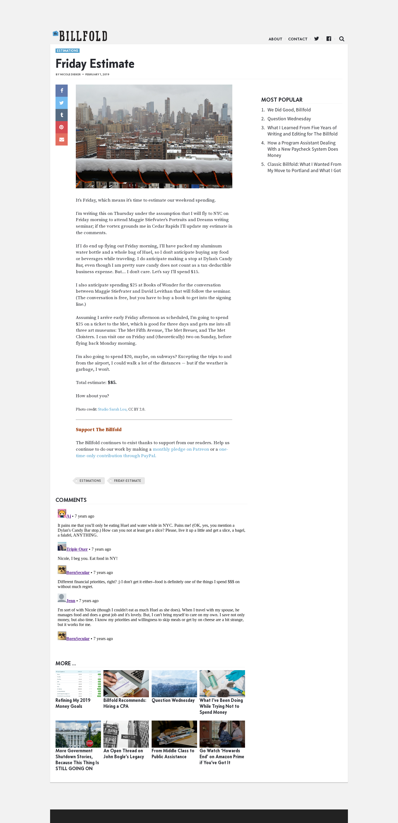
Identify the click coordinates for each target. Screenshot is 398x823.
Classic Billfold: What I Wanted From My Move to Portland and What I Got (304, 167)
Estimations (67, 51)
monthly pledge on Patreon (181, 449)
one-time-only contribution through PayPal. (152, 452)
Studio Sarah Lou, (113, 409)
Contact (298, 39)
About (275, 39)
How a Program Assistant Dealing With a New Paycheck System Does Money (302, 149)
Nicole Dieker (70, 74)
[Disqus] (152, 574)
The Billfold (80, 36)
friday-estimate (127, 481)
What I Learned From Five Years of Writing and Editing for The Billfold (302, 130)
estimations (90, 481)
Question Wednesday (289, 118)
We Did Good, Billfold (289, 109)
